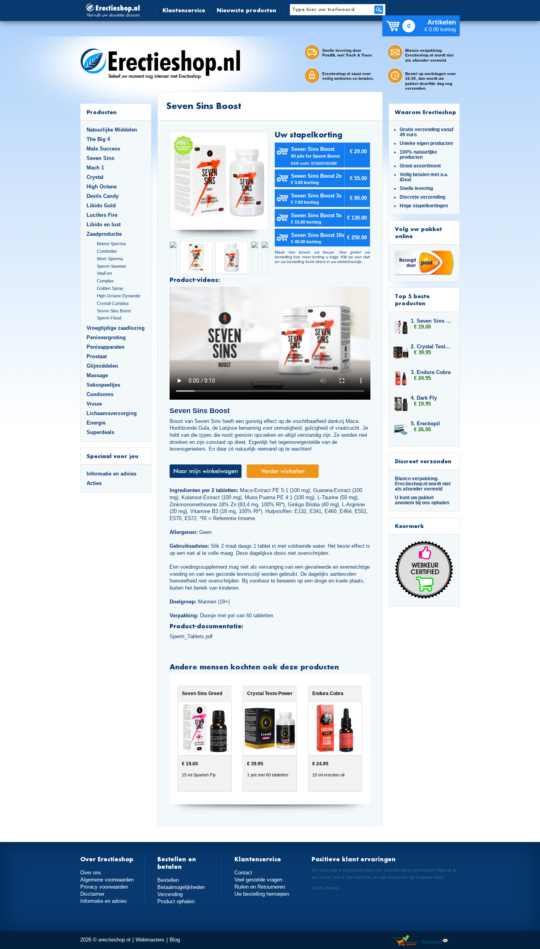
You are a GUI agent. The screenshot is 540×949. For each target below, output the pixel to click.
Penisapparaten (106, 347)
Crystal (95, 177)
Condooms (100, 394)
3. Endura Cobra (431, 372)
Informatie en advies (111, 474)
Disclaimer (92, 894)
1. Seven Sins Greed (431, 321)
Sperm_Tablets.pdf (191, 636)
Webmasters (150, 940)
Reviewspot (435, 940)
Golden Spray (110, 288)
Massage (97, 375)
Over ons (90, 873)
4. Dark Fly (424, 398)
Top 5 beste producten (412, 299)
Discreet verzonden (423, 461)
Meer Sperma (110, 258)
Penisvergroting (106, 337)
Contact (243, 873)
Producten (102, 112)
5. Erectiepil (425, 424)
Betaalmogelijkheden (181, 887)
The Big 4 (98, 139)
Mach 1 (95, 168)
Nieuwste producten (246, 10)
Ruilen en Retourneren (259, 887)
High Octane (102, 187)
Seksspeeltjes (103, 385)
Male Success (103, 149)
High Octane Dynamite (118, 295)
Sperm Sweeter (112, 266)
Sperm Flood (109, 318)
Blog (175, 940)
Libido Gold (101, 206)
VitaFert (104, 273)
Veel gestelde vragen (258, 880)
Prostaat (97, 356)
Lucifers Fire (102, 215)
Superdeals (100, 432)
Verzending (170, 894)
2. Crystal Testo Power (431, 347)
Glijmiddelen (102, 366)
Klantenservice (183, 10)
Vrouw (94, 404)
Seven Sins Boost (114, 310)
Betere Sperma (111, 243)
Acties (94, 483)
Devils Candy (103, 196)
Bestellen (168, 880)
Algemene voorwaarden (107, 880)
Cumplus (105, 280)
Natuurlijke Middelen (112, 130)
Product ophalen (175, 901)
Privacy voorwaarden (104, 887)
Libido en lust (104, 224)
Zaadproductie (104, 234)
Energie (96, 423)
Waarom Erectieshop (425, 112)
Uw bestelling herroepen (261, 894)
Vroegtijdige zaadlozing (116, 328)
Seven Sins (100, 158)
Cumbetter (107, 251)
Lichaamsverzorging (112, 413)
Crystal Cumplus (113, 303)
